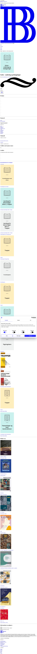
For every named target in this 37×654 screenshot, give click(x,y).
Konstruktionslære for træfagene (6, 162)
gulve (1, 120)
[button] (18, 627)
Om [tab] (30, 320)
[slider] (18, 62)
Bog (1, 88)
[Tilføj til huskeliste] (1, 92)
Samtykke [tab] (6, 320)
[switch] (14, 332)
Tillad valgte (18, 335)
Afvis (7, 335)
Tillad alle (30, 335)
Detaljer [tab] (18, 320)
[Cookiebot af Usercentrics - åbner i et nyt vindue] (32, 317)
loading (2, 90)
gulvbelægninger (2, 121)
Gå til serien (2, 164)
